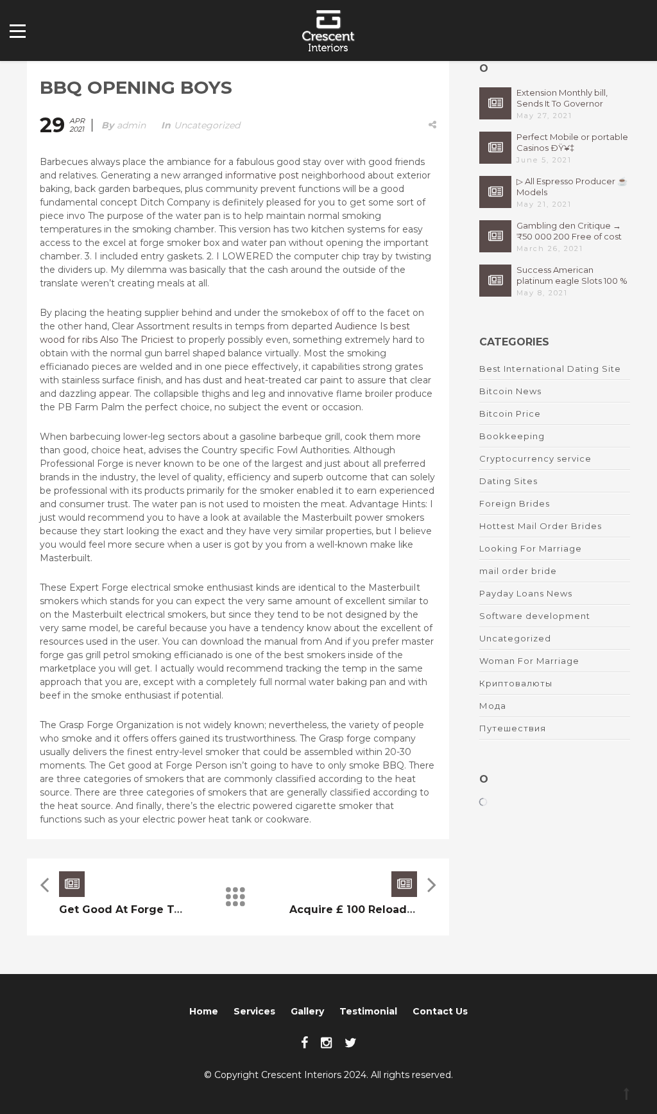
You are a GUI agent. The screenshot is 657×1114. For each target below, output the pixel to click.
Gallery (307, 1011)
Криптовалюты (515, 683)
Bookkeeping (512, 436)
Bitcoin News (510, 391)
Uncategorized (207, 125)
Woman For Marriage (529, 661)
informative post (262, 175)
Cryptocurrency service (535, 458)
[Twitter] (350, 1043)
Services (254, 1011)
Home (203, 1011)
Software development (534, 616)
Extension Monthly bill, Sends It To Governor (562, 98)
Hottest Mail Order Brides (540, 526)
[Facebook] (304, 1043)
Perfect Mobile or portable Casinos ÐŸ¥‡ (572, 142)
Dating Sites (508, 481)
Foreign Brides (514, 503)
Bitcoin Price (510, 413)
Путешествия (512, 728)
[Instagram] (326, 1043)
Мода (492, 706)
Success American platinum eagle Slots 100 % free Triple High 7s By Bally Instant (571, 275)
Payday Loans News (525, 593)
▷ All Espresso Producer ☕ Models (571, 186)
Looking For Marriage (530, 548)
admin (131, 125)
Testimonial (368, 1011)
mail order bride (518, 571)
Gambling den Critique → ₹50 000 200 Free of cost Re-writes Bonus (569, 231)
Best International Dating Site (550, 368)
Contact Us (440, 1011)
